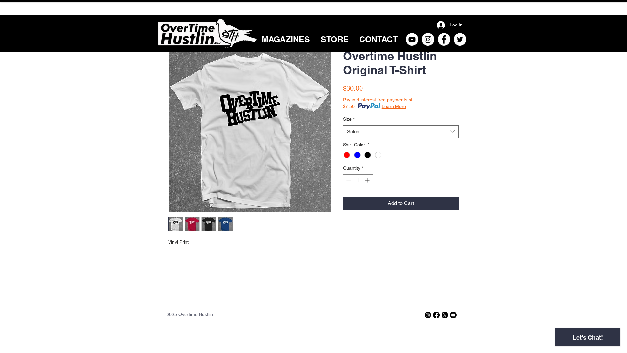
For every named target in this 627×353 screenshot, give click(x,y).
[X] (445, 315)
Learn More (394, 106)
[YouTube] (412, 39)
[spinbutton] (358, 180)
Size (349, 119)
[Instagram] (428, 39)
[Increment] (368, 180)
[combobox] (401, 131)
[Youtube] (453, 315)
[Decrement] (348, 180)
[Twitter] (460, 39)
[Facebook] (444, 39)
